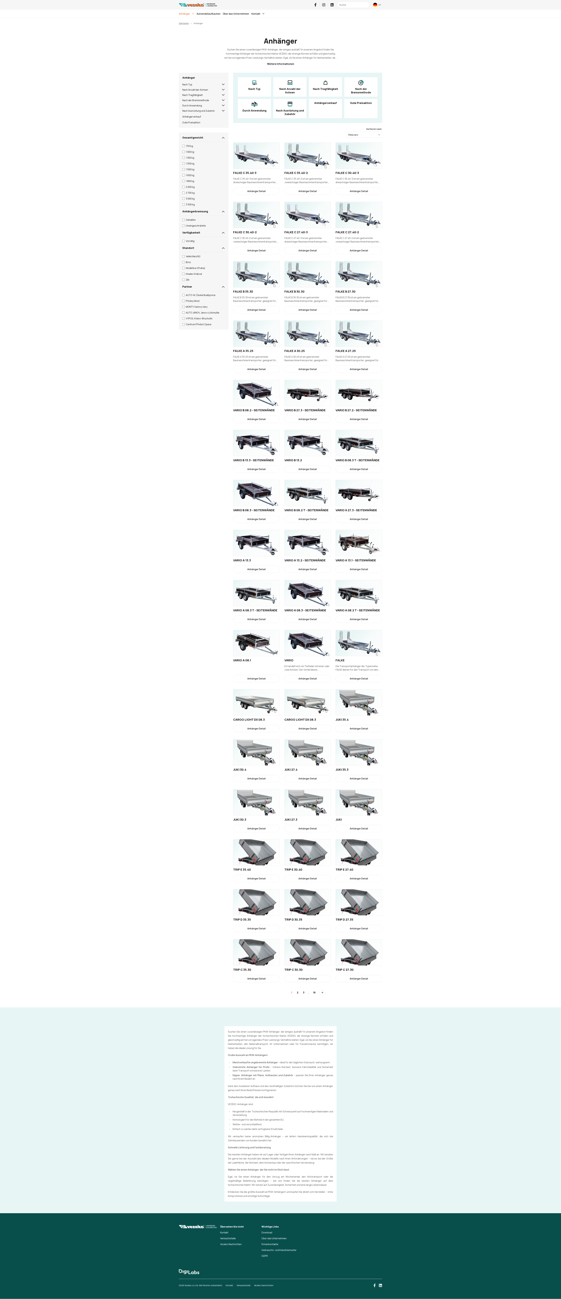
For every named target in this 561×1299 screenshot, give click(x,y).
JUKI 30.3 (239, 820)
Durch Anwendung (192, 105)
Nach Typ (187, 84)
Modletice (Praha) (195, 268)
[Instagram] (323, 5)
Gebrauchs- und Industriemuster (279, 1250)
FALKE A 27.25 (346, 351)
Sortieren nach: (374, 129)
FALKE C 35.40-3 (244, 173)
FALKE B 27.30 (345, 291)
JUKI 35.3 (342, 770)
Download (267, 1232)
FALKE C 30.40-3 (347, 173)
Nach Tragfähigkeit (192, 95)
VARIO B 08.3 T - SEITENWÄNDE (358, 460)
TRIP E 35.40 (242, 870)
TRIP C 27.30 (345, 970)
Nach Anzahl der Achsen (195, 89)
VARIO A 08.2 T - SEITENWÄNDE (358, 610)
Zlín (187, 279)
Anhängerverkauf (191, 116)
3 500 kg (190, 204)
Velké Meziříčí (193, 256)
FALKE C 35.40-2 (296, 173)
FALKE (340, 660)
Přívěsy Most (193, 301)
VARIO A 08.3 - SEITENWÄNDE (305, 610)
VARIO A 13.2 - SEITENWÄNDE (305, 560)
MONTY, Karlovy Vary (196, 306)
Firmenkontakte (270, 1244)
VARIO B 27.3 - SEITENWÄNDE (305, 410)
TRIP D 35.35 (242, 919)
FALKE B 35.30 (243, 291)
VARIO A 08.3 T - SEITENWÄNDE (255, 610)
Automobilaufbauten (208, 13)
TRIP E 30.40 (293, 870)
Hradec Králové (194, 273)
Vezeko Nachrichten (231, 1244)
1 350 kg (190, 163)
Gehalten (191, 219)
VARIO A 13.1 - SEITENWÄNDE (356, 560)
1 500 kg (190, 169)
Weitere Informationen (280, 63)
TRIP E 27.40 (344, 870)
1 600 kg (190, 175)
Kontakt (224, 1232)
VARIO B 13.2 (293, 460)
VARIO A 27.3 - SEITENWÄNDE (356, 510)
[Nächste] (322, 992)
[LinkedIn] (332, 5)
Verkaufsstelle (228, 1238)
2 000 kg (190, 187)
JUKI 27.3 (290, 820)
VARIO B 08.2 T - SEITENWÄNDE (306, 510)
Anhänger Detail (256, 191)
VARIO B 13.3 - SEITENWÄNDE (253, 460)
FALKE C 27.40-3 (296, 232)
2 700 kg (190, 192)
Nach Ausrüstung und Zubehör (198, 110)
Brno (188, 262)
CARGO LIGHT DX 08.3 (249, 720)
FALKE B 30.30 (294, 291)
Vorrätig (190, 241)
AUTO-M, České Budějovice (200, 295)
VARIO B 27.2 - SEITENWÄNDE (356, 410)
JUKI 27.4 (290, 770)
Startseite (184, 23)
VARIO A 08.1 (242, 660)
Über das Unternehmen (236, 13)
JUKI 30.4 (239, 770)
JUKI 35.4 (342, 720)
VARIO (288, 660)
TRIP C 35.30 (242, 970)
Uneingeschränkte (196, 225)
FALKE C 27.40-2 (347, 232)
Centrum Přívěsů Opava (198, 324)
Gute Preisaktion (191, 122)
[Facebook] (315, 5)
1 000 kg (190, 151)
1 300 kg (190, 157)
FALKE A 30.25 (294, 351)
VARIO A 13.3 (242, 560)
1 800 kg (190, 181)
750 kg (189, 146)
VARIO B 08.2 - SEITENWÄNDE (254, 410)
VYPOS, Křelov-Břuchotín (199, 318)
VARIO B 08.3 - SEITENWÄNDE (254, 510)
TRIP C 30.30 (293, 970)
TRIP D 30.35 (293, 919)
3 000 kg (190, 198)
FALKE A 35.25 (243, 351)
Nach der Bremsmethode (195, 100)
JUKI (339, 820)
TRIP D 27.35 (344, 919)
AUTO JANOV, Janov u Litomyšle (202, 312)
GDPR (265, 1255)
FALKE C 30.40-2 (245, 232)
